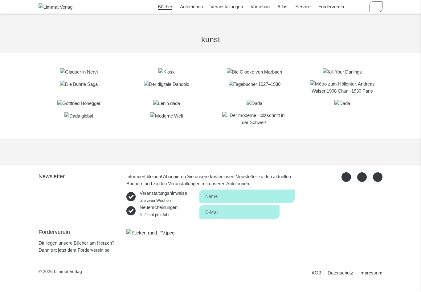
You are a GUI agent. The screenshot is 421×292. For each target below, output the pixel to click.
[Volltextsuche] (358, 6)
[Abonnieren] (287, 211)
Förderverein (331, 6)
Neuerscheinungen (159, 211)
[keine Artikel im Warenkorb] (376, 6)
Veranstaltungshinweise (163, 196)
